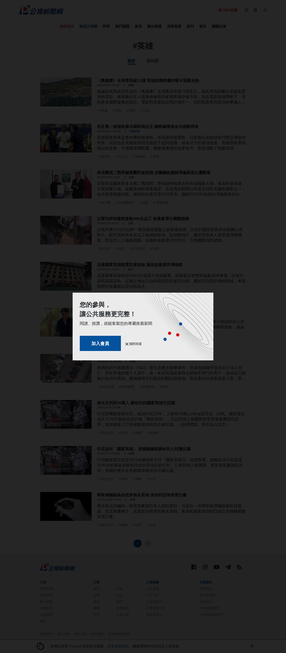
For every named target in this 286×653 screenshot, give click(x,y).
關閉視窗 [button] (135, 344)
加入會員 (100, 343)
